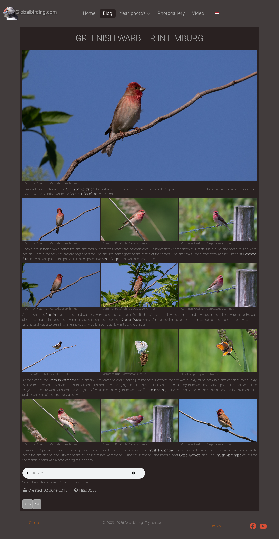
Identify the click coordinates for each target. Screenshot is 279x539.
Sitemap (35, 523)
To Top (216, 526)
